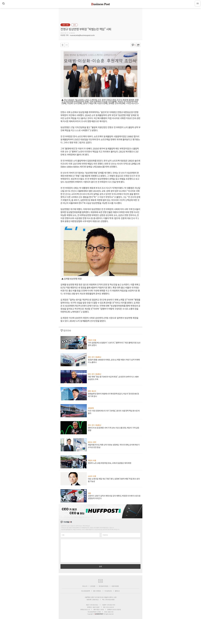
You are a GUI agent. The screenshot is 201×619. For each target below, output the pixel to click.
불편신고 (117, 591)
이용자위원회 (115, 586)
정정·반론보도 (97, 591)
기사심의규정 (108, 591)
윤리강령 (92, 586)
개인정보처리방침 (103, 586)
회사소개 (84, 586)
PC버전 (100, 581)
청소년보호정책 (85, 591)
